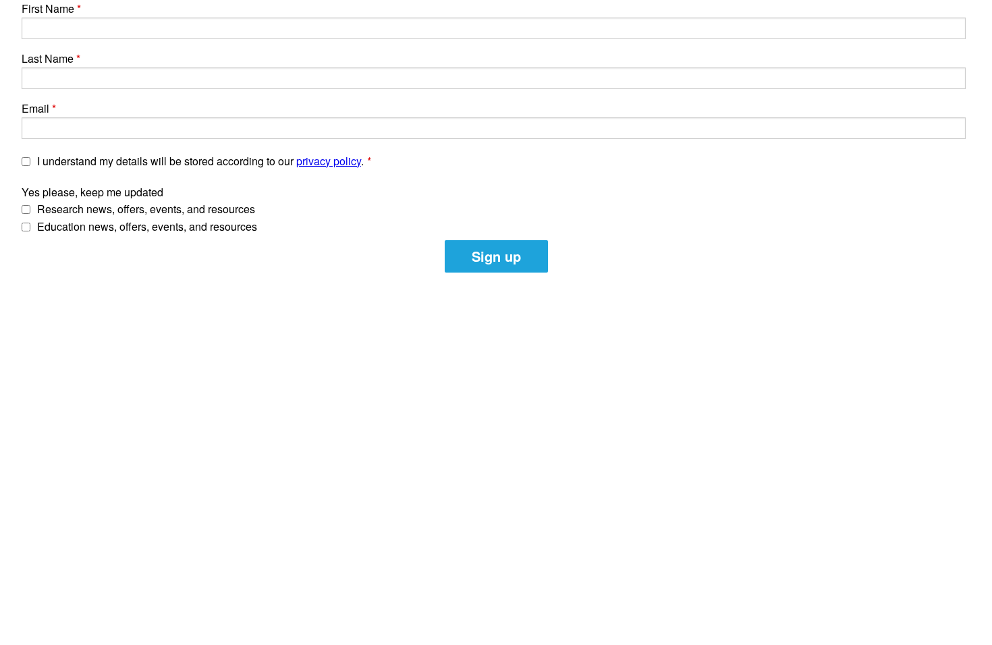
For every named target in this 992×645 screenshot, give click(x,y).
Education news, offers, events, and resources (147, 226)
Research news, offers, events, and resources (146, 209)
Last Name (48, 58)
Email (35, 108)
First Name (48, 8)
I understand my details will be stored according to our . (203, 161)
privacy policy (328, 161)
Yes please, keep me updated (92, 192)
